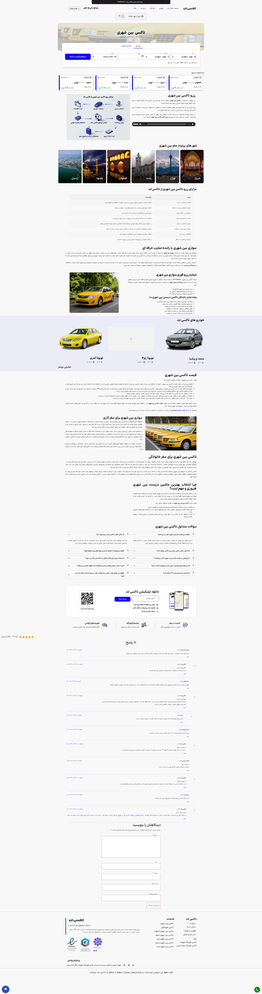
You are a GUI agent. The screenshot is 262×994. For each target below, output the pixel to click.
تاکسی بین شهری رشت (164, 946)
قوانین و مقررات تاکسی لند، (131, 815)
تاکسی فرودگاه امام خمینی (186, 945)
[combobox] (184, 57)
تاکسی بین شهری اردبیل (164, 942)
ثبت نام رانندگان (189, 934)
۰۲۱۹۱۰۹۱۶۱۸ (74, 961)
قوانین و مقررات (189, 930)
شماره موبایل (152, 894)
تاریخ (139, 53)
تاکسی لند (139, 36)
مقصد (165, 53)
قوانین (161, 8)
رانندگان (152, 8)
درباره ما (143, 8)
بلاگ (135, 8)
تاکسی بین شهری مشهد (164, 935)
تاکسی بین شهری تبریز (165, 939)
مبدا (193, 53)
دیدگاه (154, 835)
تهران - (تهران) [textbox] (187, 56)
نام (155, 862)
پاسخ (188, 657)
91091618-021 (177, 280)
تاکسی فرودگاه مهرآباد (188, 942)
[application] (163, 124)
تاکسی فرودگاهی (167, 927)
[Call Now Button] (257, 989)
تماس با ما (191, 927)
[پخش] (193, 124)
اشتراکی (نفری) (126, 46)
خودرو (112, 53)
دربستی (138, 46)
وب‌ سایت (154, 883)
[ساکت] (140, 124)
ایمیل (154, 873)
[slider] (136, 124)
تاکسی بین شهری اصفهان (163, 931)
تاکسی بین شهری (166, 923)
